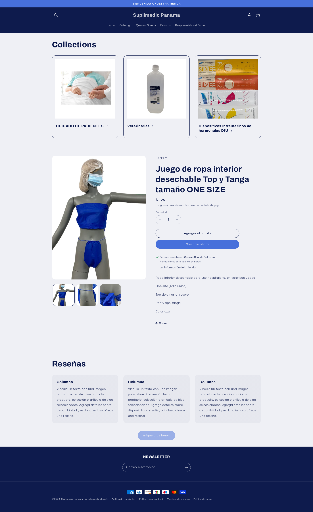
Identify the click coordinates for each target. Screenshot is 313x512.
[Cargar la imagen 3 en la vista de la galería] (110, 295)
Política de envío (202, 499)
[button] (56, 15)
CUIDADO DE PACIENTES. (80, 126)
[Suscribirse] (186, 467)
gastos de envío (169, 205)
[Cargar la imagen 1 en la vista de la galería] (63, 295)
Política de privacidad (151, 499)
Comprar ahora (197, 244)
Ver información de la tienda (178, 267)
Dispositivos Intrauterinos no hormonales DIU (225, 128)
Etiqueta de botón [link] (156, 435)
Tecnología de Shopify (96, 499)
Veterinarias (138, 126)
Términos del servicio (178, 499)
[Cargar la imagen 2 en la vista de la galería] (87, 295)
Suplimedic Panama (72, 499)
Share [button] (163, 323)
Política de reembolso (123, 499)
